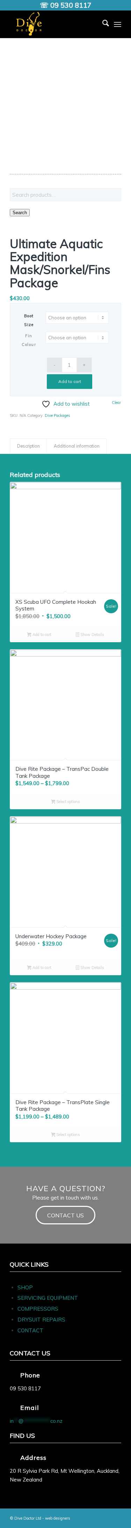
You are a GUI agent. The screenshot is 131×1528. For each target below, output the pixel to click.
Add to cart (69, 381)
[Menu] (117, 24)
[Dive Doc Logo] (54, 24)
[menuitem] (102, 24)
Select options (67, 801)
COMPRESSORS (38, 1308)
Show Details (91, 634)
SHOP (25, 1287)
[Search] (102, 24)
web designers (57, 1518)
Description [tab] (28, 446)
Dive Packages (57, 415)
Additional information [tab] (77, 446)
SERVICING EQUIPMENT (47, 1298)
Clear (116, 403)
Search (20, 212)
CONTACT (30, 1330)
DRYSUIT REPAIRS (41, 1319)
